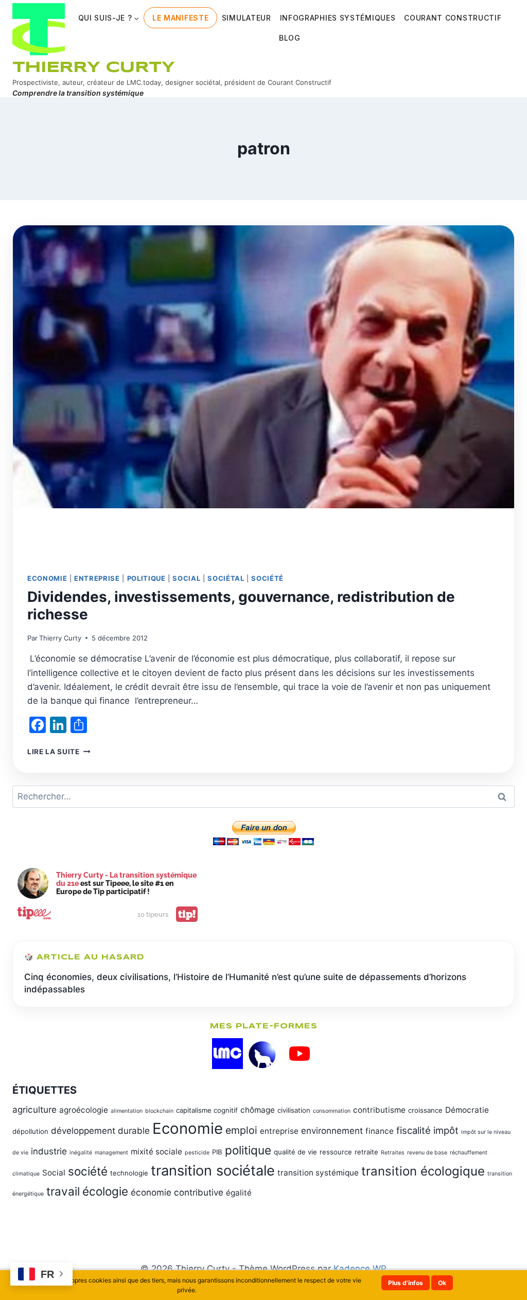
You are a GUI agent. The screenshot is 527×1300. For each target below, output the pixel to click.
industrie (49, 1151)
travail (63, 1191)
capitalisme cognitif (207, 1110)
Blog (290, 37)
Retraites (393, 1152)
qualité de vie (295, 1152)
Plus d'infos (405, 1283)
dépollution (30, 1131)
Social (186, 578)
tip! (187, 914)
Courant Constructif (452, 17)
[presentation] (263, 392)
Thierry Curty (60, 638)
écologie (105, 1191)
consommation (331, 1111)
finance (379, 1131)
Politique (146, 578)
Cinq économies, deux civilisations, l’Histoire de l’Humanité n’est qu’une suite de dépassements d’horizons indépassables (245, 983)
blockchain (159, 1111)
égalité (239, 1193)
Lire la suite (58, 751)
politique (248, 1150)
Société (267, 578)
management (111, 1152)
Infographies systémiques (338, 17)
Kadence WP (360, 1268)
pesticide (197, 1152)
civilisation (293, 1110)
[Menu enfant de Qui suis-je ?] (109, 18)
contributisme (379, 1110)
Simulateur (246, 17)
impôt (446, 1130)
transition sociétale (213, 1170)
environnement (332, 1131)
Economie (47, 578)
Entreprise (97, 578)
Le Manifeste (180, 17)
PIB (217, 1152)
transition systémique (318, 1173)
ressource (336, 1152)
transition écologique (423, 1171)
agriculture (34, 1110)
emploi (241, 1130)
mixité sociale (156, 1151)
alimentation (127, 1111)
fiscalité (413, 1130)
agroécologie (83, 1110)
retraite (366, 1152)
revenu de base (427, 1152)
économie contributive (177, 1192)
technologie (129, 1173)
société (88, 1171)
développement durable (100, 1131)
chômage (257, 1110)
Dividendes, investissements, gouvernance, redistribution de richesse (241, 605)
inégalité (80, 1152)
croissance (425, 1110)
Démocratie (467, 1110)
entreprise (279, 1131)
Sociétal (225, 578)
